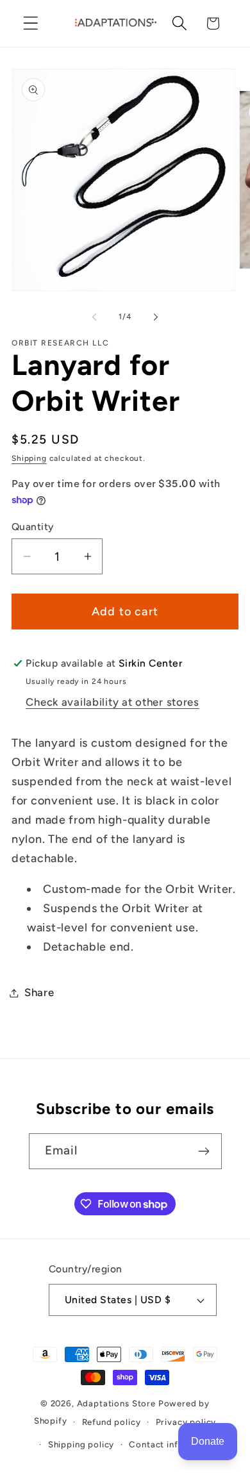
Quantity (33, 526)
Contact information (173, 1444)
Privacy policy (186, 1422)
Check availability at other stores (112, 701)
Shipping (29, 458)
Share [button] (39, 992)
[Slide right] (156, 317)
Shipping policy (81, 1444)
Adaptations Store (116, 1403)
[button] (31, 23)
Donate (207, 1441)
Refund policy (111, 1422)
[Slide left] (94, 317)
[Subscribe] (204, 1151)
